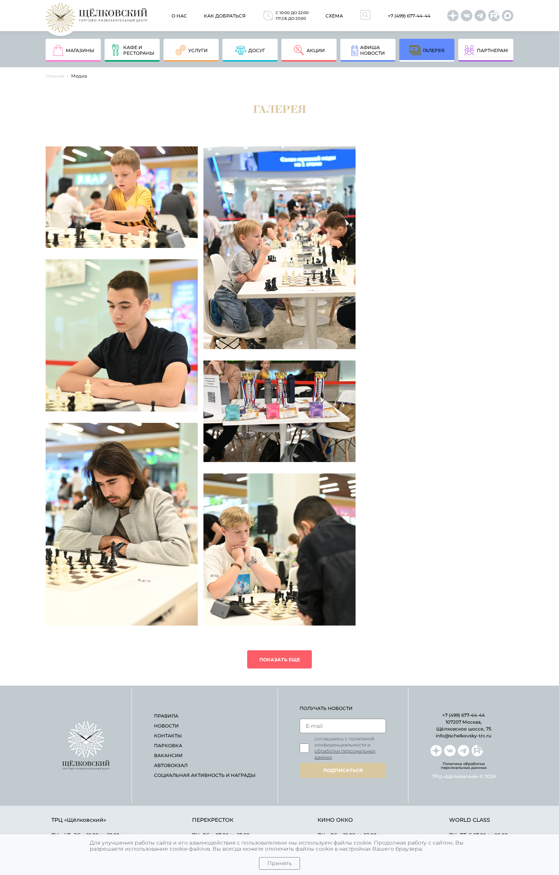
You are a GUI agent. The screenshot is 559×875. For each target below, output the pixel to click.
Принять (279, 863)
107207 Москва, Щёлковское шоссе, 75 (463, 725)
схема (334, 16)
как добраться (225, 16)
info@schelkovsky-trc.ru (463, 735)
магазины (80, 50)
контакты (168, 735)
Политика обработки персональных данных (463, 766)
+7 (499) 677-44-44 (409, 16)
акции (315, 50)
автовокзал (170, 765)
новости (166, 726)
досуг (256, 50)
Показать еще (279, 659)
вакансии (168, 755)
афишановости (372, 50)
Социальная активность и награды (205, 775)
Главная (55, 76)
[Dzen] (453, 15)
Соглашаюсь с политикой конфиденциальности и (344, 748)
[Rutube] (494, 15)
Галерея (434, 50)
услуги (198, 50)
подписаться (343, 770)
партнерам (492, 50)
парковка (168, 745)
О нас (179, 16)
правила (166, 716)
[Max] (507, 15)
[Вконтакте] (466, 15)
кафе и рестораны (138, 50)
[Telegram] (480, 15)
